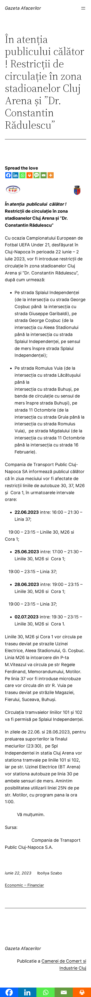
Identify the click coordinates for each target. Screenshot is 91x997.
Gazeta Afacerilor (23, 8)
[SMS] (36, 175)
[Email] (44, 175)
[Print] (29, 175)
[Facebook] (8, 175)
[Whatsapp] (22, 175)
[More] (51, 175)
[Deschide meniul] (83, 8)
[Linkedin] (15, 175)
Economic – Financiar (24, 885)
